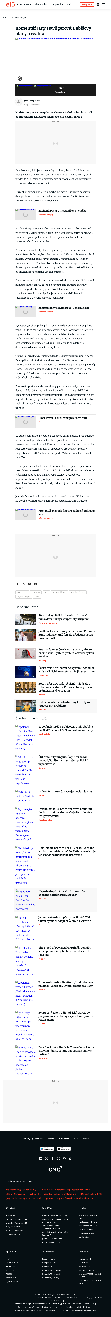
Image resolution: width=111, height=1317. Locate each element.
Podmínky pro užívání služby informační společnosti (73, 1304)
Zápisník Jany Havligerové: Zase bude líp (64, 307)
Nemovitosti (20, 1194)
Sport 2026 (11, 1251)
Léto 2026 (47, 1208)
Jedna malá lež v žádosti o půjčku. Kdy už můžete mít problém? (64, 704)
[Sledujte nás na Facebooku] (52, 1158)
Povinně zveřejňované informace (83, 1310)
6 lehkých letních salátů (51, 1242)
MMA (8, 1259)
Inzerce (50, 1138)
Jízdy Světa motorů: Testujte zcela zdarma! (65, 791)
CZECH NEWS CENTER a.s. (65, 1294)
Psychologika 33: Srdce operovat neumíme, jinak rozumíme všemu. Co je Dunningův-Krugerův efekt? (65, 812)
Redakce (39, 1138)
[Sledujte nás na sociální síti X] (46, 1158)
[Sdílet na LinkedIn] (35, 584)
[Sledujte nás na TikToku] (70, 1158)
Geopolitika (57, 4)
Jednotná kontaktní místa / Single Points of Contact (35, 1310)
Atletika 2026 (11, 1278)
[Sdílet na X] (23, 584)
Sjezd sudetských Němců (89, 1222)
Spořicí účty (83, 1262)
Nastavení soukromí (67, 1307)
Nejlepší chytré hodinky (51, 1270)
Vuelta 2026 (87, 1198)
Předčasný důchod (86, 1259)
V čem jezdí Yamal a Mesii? (16, 1223)
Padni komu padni (86, 1229)
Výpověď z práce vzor (87, 1233)
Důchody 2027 (84, 1266)
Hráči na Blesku (45, 1189)
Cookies (53, 1307)
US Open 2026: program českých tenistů (61, 1198)
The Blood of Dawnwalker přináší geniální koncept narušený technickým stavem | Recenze (64, 951)
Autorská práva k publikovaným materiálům (33, 1304)
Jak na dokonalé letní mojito (53, 1238)
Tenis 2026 (10, 1270)
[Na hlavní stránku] (10, 4)
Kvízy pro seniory (13, 1227)
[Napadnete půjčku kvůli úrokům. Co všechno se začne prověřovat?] (26, 900)
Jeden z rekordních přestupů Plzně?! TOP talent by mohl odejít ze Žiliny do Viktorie (64, 919)
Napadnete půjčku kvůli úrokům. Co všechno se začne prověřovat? (62, 893)
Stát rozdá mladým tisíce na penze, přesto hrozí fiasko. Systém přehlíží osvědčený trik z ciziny (66, 653)
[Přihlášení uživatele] (98, 4)
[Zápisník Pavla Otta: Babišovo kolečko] (25, 214)
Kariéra (86, 1138)
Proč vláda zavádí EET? (88, 1225)
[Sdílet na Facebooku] (17, 584)
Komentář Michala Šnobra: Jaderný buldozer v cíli (66, 512)
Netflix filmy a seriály (50, 1278)
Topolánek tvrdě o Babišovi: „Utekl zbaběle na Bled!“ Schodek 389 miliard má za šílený (65, 728)
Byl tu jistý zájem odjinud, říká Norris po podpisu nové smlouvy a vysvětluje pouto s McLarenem (65, 1016)
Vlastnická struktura (85, 1307)
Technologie (48, 1251)
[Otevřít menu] (103, 4)
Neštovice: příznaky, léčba (16, 1219)
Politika (82, 1208)
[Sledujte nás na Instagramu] (58, 1158)
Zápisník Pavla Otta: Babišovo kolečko (62, 210)
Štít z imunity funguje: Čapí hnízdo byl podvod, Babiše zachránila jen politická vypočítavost (63, 760)
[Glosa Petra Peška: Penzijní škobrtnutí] (25, 422)
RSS (76, 1138)
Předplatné (64, 1138)
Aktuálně (10, 1208)
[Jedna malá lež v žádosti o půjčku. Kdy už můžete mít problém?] (26, 706)
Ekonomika (41, 4)
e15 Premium (24, 4)
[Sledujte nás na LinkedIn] (40, 1158)
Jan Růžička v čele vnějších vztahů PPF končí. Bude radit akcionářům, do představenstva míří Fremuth (66, 634)
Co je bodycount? (13, 1234)
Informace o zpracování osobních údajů (32, 1307)
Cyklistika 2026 (12, 1281)
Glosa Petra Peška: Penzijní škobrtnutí (62, 418)
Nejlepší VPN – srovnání (51, 1274)
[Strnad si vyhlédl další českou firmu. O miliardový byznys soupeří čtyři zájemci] (25, 619)
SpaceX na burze (49, 1259)
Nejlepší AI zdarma (49, 1266)
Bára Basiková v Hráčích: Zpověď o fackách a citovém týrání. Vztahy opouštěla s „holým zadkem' (66, 1051)
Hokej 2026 (10, 1266)
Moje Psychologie (14, 1189)
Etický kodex (63, 1310)
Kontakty (26, 1138)
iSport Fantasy (62, 1189)
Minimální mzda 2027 (87, 1270)
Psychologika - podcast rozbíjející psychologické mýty (53, 1194)
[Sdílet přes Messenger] (29, 584)
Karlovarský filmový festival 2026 (55, 1215)
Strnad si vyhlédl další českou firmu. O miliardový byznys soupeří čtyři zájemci (63, 617)
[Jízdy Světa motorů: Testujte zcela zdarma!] (25, 796)
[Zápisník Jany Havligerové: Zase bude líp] (25, 311)
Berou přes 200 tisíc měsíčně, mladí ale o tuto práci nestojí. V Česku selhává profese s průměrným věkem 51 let (66, 687)
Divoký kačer (84, 1237)
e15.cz (5, 17)
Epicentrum (10, 1215)
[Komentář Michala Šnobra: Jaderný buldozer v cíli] (25, 514)
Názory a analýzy (19, 17)
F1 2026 (9, 1274)
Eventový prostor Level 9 (28, 1198)
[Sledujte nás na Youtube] (64, 1158)
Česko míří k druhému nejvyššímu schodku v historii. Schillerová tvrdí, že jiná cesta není (67, 669)
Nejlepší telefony (49, 1262)
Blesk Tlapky (30, 1189)
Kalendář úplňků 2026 (14, 1230)
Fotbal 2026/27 (12, 1262)
